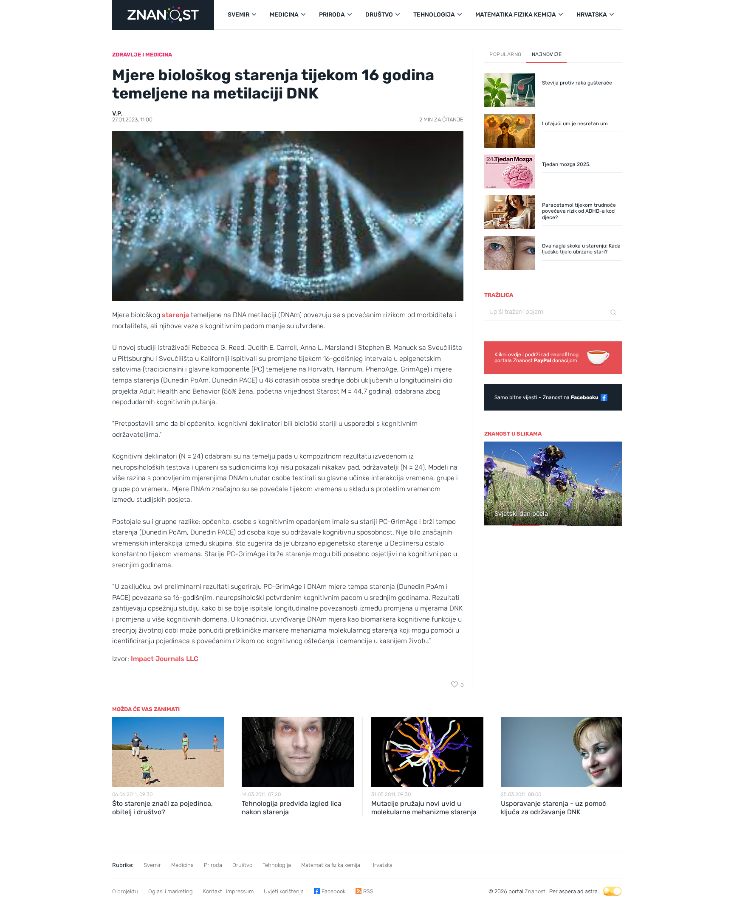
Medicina (182, 865)
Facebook (333, 891)
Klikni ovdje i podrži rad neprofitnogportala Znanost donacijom (536, 357)
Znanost (535, 891)
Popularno (505, 54)
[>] (611, 484)
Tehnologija (277, 865)
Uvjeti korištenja (284, 891)
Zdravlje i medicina (142, 54)
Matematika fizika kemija (330, 865)
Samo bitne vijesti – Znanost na (546, 397)
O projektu (125, 891)
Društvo (242, 865)
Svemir (152, 865)
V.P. (117, 113)
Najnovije (547, 54)
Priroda (213, 865)
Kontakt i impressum (228, 891)
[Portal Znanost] (163, 15)
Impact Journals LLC (164, 659)
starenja (176, 315)
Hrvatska (381, 865)
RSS (368, 891)
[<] (494, 484)
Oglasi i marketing (170, 891)
